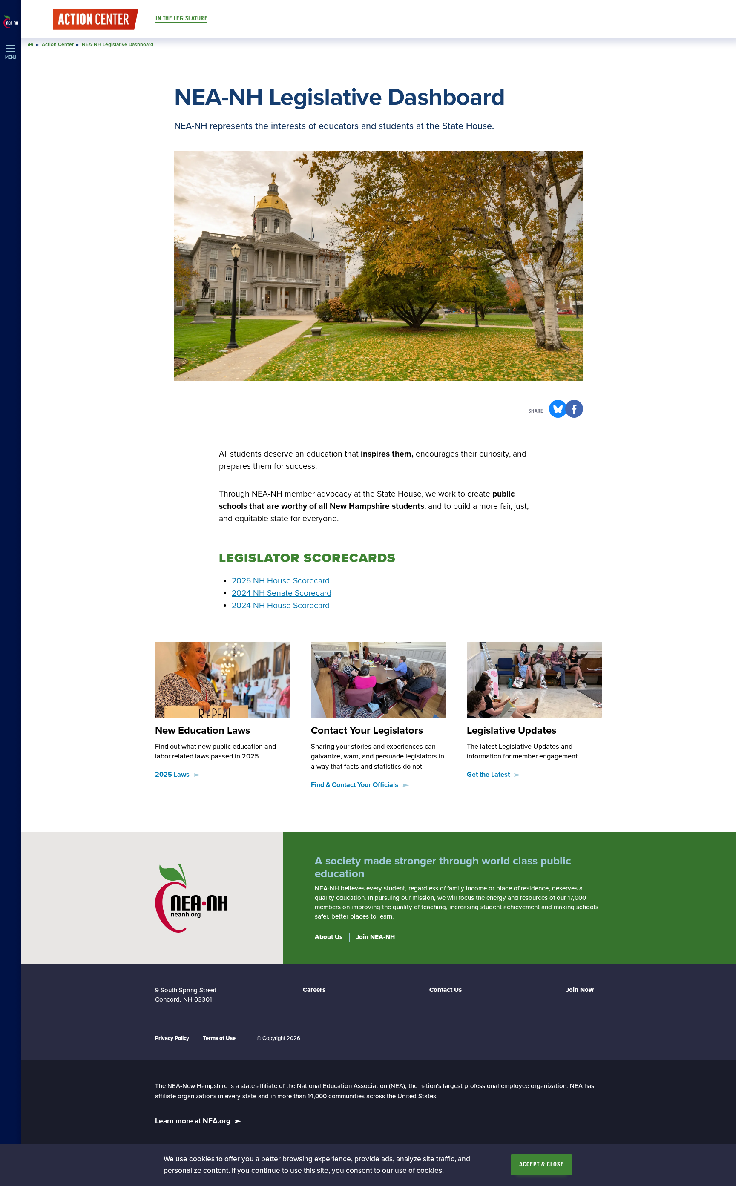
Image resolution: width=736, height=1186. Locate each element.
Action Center (58, 44)
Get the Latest (488, 774)
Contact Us (445, 990)
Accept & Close (541, 1165)
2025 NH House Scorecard (281, 581)
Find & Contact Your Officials (354, 785)
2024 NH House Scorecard (281, 605)
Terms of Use (219, 1038)
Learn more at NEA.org (192, 1121)
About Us (328, 937)
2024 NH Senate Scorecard (281, 593)
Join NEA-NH (375, 937)
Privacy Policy (172, 1038)
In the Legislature (181, 19)
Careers (314, 990)
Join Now (580, 990)
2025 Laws (172, 774)
